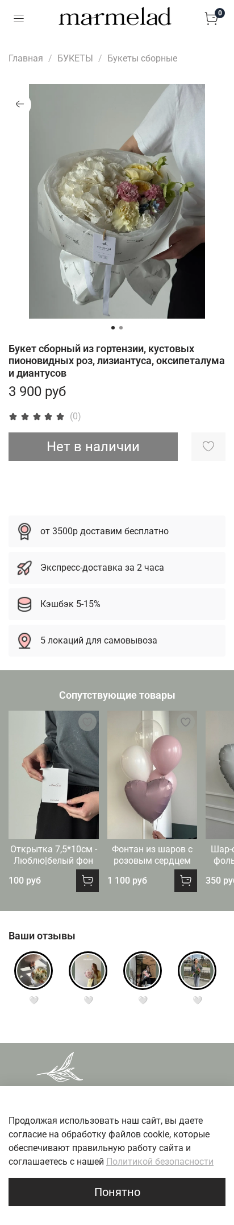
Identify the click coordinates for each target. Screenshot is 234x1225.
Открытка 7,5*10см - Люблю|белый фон (53, 855)
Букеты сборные (142, 58)
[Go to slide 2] (121, 327)
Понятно (117, 1192)
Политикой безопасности (160, 1161)
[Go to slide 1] (113, 327)
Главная (26, 58)
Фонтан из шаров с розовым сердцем (152, 855)
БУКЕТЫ (75, 58)
